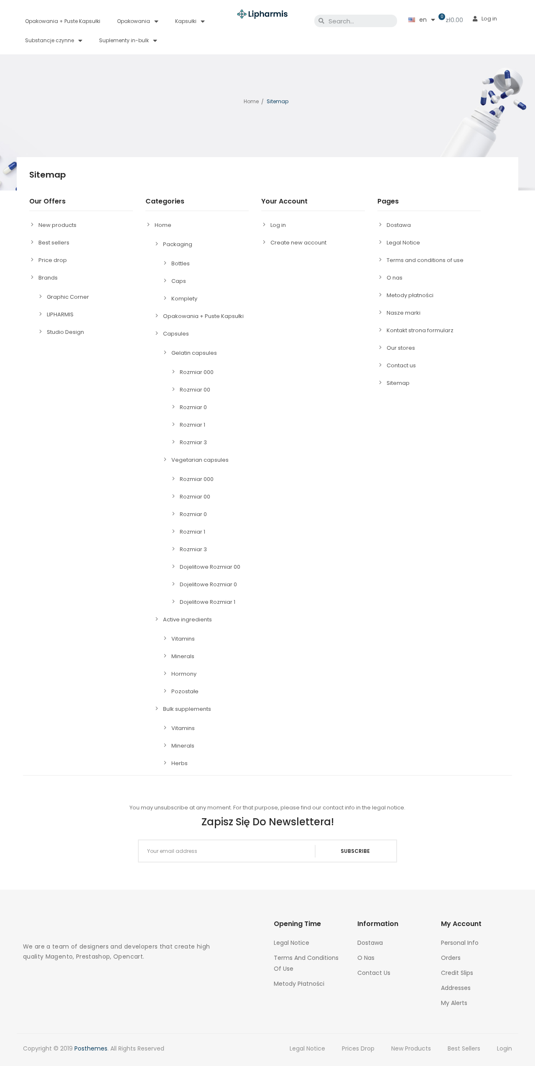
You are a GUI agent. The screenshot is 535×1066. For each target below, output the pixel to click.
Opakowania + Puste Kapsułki (62, 21)
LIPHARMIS (60, 314)
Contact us (401, 365)
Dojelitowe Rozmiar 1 (207, 602)
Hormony (183, 674)
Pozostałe (185, 691)
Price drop (52, 260)
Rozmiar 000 (197, 372)
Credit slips (457, 973)
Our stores (401, 348)
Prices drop (358, 1048)
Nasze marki (403, 313)
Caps (178, 281)
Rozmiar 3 (193, 442)
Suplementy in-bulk (124, 40)
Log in (278, 225)
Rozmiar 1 (192, 425)
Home (163, 225)
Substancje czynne (49, 40)
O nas (395, 278)
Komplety (184, 299)
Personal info (460, 943)
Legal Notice (403, 243)
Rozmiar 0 (193, 407)
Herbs (179, 763)
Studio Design (65, 332)
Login (504, 1048)
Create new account (298, 243)
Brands (48, 278)
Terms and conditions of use (425, 260)
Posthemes (90, 1048)
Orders (451, 958)
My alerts (454, 1003)
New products (57, 225)
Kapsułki (185, 21)
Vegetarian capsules (200, 460)
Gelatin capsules (194, 353)
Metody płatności (410, 295)
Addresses (456, 988)
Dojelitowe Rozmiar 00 (210, 567)
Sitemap (398, 383)
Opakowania (133, 21)
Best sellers (53, 243)
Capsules (176, 334)
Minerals (182, 656)
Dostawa (399, 225)
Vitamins (183, 639)
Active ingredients (187, 619)
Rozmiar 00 (195, 390)
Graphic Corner (68, 297)
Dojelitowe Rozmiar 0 (208, 584)
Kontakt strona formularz (420, 330)
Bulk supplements (187, 709)
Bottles (180, 263)
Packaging (177, 244)
